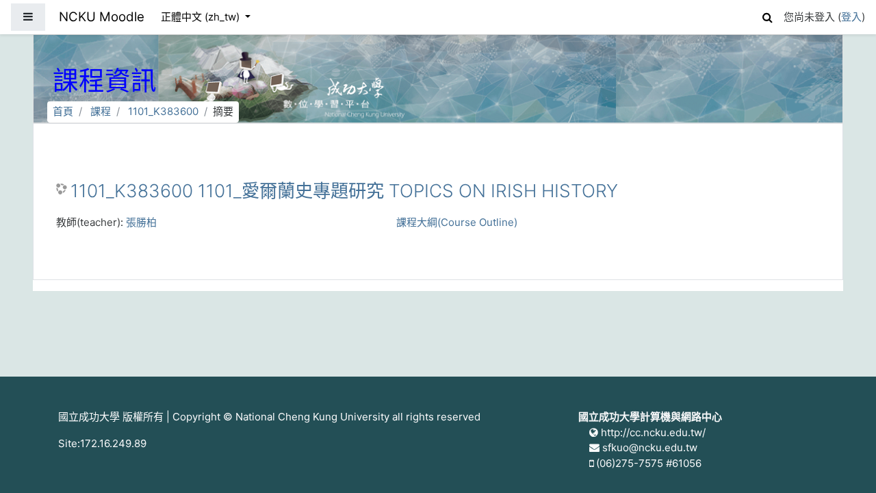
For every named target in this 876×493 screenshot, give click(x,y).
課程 (100, 111)
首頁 (63, 111)
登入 (851, 16)
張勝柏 (141, 222)
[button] (767, 15)
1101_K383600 (163, 111)
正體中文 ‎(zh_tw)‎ (201, 16)
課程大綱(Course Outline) (456, 222)
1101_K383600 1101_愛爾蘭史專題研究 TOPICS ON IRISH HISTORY (344, 190)
